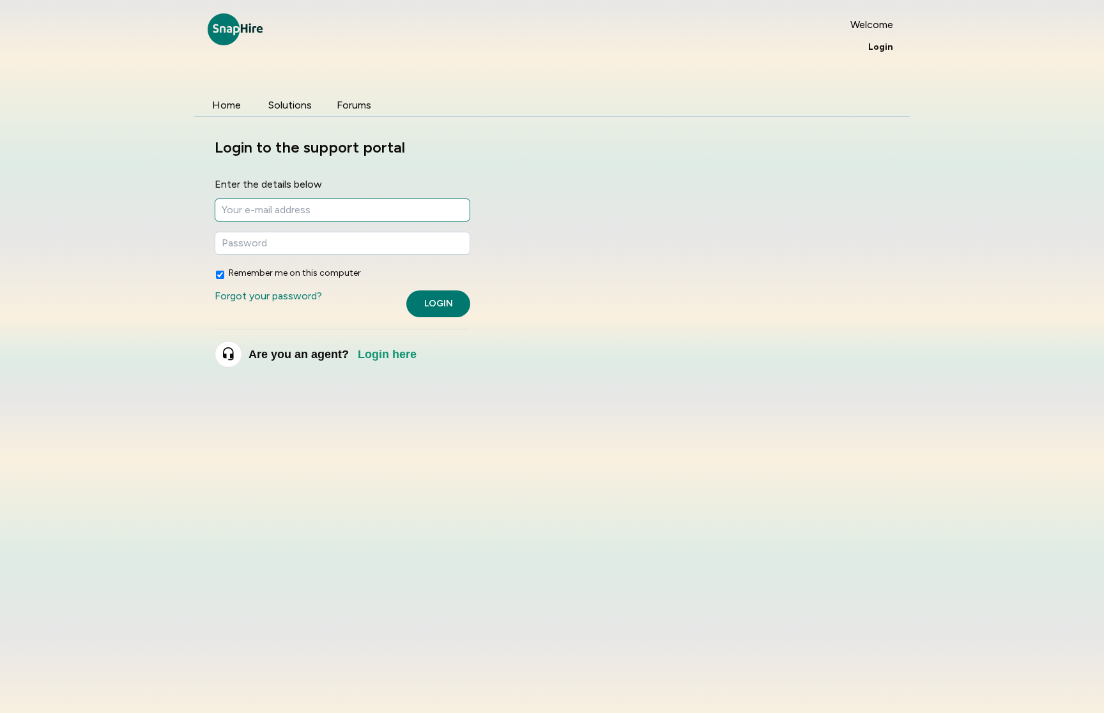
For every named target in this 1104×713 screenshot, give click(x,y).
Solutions (290, 105)
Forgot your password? (268, 296)
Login (438, 303)
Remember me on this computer (295, 272)
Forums (354, 105)
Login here (387, 354)
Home (226, 105)
